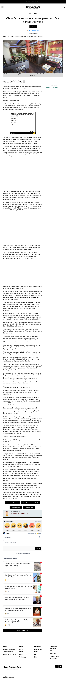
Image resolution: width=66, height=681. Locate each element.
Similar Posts (52, 87)
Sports (21, 649)
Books (21, 646)
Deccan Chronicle (9, 649)
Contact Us (53, 659)
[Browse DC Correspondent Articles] (6, 513)
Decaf (36, 651)
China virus (26, 502)
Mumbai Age (38, 649)
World (33, 26)
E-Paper (52, 651)
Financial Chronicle (9, 654)
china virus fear (29, 507)
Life (35, 657)
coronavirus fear (16, 507)
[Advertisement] (22, 173)
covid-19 (36, 502)
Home (5, 646)
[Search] (64, 7)
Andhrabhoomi (8, 651)
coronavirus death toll (12, 502)
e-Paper (28, 1)
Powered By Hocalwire (8, 677)
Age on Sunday (34, 1)
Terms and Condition (53, 647)
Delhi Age (37, 646)
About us (37, 654)
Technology (23, 657)
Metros (21, 654)
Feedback (53, 653)
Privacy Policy (54, 656)
